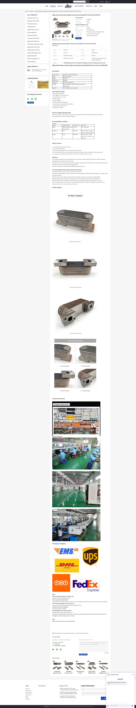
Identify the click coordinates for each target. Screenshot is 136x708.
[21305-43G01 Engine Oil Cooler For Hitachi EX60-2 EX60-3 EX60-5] (57, 665)
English (108, 1)
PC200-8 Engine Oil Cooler (73, 633)
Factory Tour (68, 6)
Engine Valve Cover (32, 29)
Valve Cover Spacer (32, 58)
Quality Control (79, 6)
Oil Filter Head (30, 32)
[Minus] (132, 674)
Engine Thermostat (32, 41)
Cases (100, 6)
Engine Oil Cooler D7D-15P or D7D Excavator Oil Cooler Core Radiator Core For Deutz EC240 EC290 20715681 (69, 689)
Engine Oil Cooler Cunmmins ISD (61, 633)
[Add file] (108, 705)
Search (87, 1)
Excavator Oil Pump (32, 38)
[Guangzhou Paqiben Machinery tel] (64, 651)
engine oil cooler (55, 621)
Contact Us (89, 6)
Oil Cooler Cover (31, 18)
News (95, 6)
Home (46, 6)
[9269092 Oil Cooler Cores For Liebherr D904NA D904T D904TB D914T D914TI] (69, 665)
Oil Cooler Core (31, 24)
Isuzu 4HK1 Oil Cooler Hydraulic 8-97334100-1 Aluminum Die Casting (68, 697)
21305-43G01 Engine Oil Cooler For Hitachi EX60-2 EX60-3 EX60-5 (57, 672)
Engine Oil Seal (31, 55)
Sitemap (27, 699)
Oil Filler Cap (30, 61)
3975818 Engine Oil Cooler (83, 633)
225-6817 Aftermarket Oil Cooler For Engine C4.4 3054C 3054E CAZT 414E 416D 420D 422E (68, 693)
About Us (60, 6)
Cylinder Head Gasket (32, 53)
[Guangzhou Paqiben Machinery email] (29, 99)
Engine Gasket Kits (32, 50)
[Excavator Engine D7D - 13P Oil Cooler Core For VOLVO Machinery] (28, 70)
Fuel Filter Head (31, 35)
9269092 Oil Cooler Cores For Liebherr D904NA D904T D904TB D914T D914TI (69, 672)
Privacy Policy (46, 706)
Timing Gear (30, 26)
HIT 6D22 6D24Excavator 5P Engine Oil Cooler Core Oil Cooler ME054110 (103, 672)
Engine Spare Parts (32, 47)
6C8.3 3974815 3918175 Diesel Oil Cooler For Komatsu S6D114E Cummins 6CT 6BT (91, 672)
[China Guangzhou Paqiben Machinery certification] (31, 84)
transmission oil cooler (70, 621)
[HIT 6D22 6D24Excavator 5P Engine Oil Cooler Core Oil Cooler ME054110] (103, 665)
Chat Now (102, 1)
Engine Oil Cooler (38, 11)
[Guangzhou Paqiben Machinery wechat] (36, 99)
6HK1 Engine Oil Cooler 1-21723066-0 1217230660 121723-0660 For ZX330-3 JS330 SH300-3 (80, 672)
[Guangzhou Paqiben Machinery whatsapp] (33, 99)
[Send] (132, 705)
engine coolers (62, 621)
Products (53, 6)
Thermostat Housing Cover (34, 44)
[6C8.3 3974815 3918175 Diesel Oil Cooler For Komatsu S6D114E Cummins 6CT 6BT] (92, 665)
